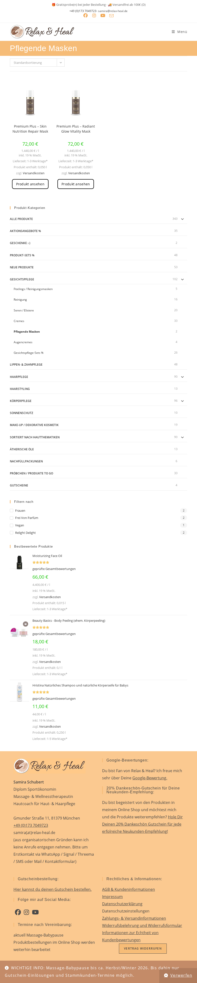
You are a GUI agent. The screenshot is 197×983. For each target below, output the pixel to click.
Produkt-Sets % (22, 255)
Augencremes (23, 342)
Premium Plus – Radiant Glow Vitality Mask (75, 129)
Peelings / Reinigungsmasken (33, 289)
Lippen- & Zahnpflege (26, 364)
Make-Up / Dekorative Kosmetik (34, 425)
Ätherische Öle (22, 449)
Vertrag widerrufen (143, 948)
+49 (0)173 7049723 (82, 11)
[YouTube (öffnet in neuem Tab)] (102, 15)
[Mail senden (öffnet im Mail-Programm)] (111, 15)
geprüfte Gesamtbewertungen (54, 569)
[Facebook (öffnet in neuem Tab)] (85, 15)
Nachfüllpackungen (26, 461)
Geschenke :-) (20, 243)
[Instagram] (26, 912)
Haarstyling (20, 389)
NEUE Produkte (22, 267)
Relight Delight (25, 532)
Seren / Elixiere (24, 310)
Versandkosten (33, 173)
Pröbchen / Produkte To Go (31, 473)
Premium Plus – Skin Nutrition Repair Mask (30, 129)
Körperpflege (20, 401)
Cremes (19, 321)
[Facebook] (18, 912)
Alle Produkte (21, 219)
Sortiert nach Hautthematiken (35, 437)
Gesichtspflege (22, 279)
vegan (19, 525)
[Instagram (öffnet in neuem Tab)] (94, 15)
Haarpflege (19, 377)
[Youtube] (35, 912)
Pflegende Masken (27, 332)
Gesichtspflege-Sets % (28, 353)
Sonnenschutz (21, 413)
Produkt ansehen (30, 184)
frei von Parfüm (26, 518)
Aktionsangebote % (25, 231)
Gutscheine (19, 485)
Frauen (20, 510)
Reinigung (20, 299)
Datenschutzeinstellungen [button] (125, 911)
